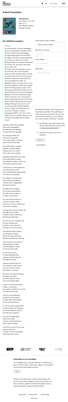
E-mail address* (40, 59)
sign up (17, 371)
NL (53, 3)
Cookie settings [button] (44, 394)
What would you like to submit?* (45, 40)
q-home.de (34, 398)
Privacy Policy (33, 394)
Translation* (39, 69)
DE (51, 3)
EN (56, 3)
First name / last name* (42, 50)
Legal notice (22, 394)
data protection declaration (50, 128)
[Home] (7, 3)
